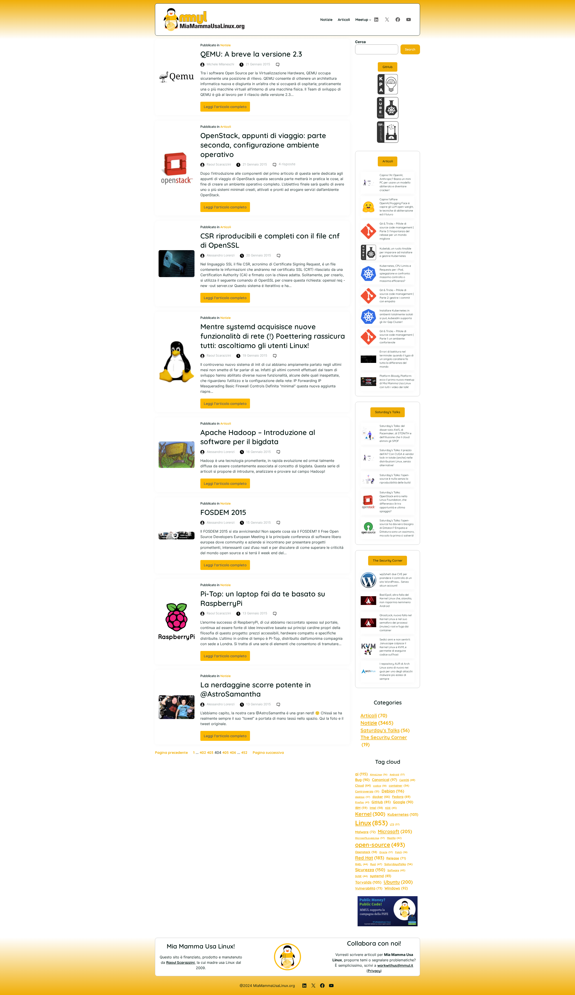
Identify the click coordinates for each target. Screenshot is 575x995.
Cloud (363, 785)
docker (381, 797)
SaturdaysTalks (398, 864)
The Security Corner (387, 560)
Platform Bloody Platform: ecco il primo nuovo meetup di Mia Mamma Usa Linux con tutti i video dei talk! (397, 381)
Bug (362, 779)
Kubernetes (402, 814)
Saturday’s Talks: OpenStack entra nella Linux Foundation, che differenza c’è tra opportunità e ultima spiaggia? (393, 502)
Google (403, 802)
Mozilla (394, 838)
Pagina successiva (268, 752)
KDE (391, 808)
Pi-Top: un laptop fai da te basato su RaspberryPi (262, 598)
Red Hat (369, 857)
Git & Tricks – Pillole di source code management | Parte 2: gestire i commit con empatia (397, 295)
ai (361, 774)
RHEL (361, 864)
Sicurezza (370, 869)
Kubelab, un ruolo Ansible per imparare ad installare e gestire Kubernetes (396, 252)
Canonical (384, 779)
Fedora (401, 796)
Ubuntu (398, 882)
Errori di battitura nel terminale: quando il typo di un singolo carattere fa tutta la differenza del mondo (397, 359)
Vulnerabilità (368, 888)
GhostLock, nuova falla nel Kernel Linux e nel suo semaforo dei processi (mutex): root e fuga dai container (396, 622)
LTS (395, 824)
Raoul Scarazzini (180, 962)
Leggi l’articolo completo (227, 108)
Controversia (367, 791)
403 (210, 752)
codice (380, 785)
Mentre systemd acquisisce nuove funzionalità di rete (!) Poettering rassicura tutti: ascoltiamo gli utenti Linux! (272, 336)
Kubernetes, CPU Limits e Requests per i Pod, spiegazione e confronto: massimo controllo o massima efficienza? (395, 273)
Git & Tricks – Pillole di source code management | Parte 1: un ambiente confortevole (397, 336)
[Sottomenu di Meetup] (370, 19)
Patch (401, 852)
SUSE (361, 876)
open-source (380, 844)
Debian (393, 790)
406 (233, 752)
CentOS (407, 780)
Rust (376, 864)
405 (225, 752)
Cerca (360, 42)
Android (397, 774)
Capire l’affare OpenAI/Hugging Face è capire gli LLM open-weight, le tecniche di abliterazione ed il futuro (397, 207)
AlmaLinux (378, 774)
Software (396, 870)
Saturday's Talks (385, 730)
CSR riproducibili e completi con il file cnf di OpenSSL (270, 240)
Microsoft (395, 831)
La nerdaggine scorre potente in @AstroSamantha (255, 689)
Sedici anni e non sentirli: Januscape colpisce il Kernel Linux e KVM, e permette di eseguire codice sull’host (395, 647)
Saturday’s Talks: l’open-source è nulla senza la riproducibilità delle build (395, 478)
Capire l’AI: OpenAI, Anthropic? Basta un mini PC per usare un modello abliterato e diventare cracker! (395, 182)
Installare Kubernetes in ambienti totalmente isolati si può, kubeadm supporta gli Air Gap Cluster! (396, 316)
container (399, 785)
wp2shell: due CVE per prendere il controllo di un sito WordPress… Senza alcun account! (396, 579)
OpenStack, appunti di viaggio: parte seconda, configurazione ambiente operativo (263, 145)
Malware (365, 832)
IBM (361, 808)
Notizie (225, 45)
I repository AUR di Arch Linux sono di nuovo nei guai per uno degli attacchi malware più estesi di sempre (396, 671)
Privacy (374, 971)
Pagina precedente (171, 752)
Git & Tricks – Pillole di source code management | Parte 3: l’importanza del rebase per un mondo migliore (397, 231)
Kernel (370, 814)
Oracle (386, 852)
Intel (376, 808)
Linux (371, 823)
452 (244, 752)
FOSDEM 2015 (223, 512)
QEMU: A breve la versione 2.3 (251, 53)
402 (203, 752)
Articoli (225, 127)
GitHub (388, 67)
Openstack (366, 852)
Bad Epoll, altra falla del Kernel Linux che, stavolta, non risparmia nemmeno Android (396, 600)
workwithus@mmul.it (395, 965)
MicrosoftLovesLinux (370, 838)
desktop (362, 797)
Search (410, 49)
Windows (396, 888)
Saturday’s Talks (387, 412)
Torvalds (368, 882)
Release (396, 858)
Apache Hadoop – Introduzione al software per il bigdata (257, 437)
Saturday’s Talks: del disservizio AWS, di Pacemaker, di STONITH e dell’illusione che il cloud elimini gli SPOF (395, 433)
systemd (380, 876)
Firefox (362, 802)
